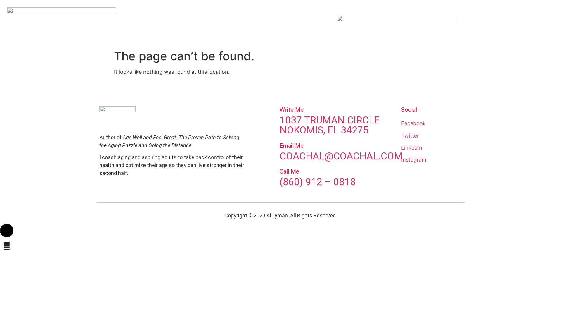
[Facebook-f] (495, 23)
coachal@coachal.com (341, 156)
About (173, 23)
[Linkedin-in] (546, 23)
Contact (279, 23)
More (302, 23)
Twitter (410, 136)
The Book (225, 23)
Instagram (413, 160)
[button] (6, 230)
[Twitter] (512, 23)
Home (152, 23)
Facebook (413, 123)
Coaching (253, 23)
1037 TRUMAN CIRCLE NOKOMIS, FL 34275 (330, 125)
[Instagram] (529, 23)
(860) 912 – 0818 (318, 182)
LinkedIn (411, 148)
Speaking (197, 23)
